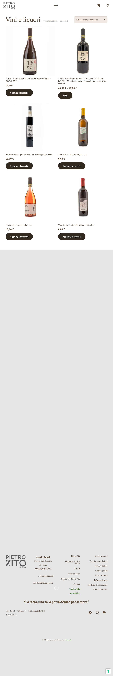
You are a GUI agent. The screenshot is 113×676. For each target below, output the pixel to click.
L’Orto (77, 568)
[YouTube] (104, 612)
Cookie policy (101, 571)
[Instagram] (97, 612)
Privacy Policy (101, 566)
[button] (56, 5)
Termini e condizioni (98, 561)
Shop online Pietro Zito (70, 579)
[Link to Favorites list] (108, 5)
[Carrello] (99, 5)
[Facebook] (90, 612)
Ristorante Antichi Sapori (72, 562)
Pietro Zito (75, 556)
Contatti (76, 584)
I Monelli (68, 640)
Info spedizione (100, 580)
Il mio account (101, 556)
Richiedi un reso (100, 589)
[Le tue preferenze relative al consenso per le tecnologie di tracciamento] (108, 671)
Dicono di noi (74, 574)
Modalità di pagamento (97, 585)
